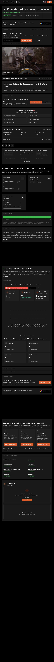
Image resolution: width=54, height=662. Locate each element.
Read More (5, 239)
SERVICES (25, 1)
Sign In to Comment (27, 499)
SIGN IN (50, 2)
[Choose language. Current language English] (44, 2)
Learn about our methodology (28, 335)
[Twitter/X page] (12, 145)
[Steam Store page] (9, 145)
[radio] (15, 116)
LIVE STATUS (18, 2)
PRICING (31, 1)
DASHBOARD (37, 1)
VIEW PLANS (37, 40)
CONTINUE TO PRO (26, 40)
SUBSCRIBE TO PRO (36, 102)
